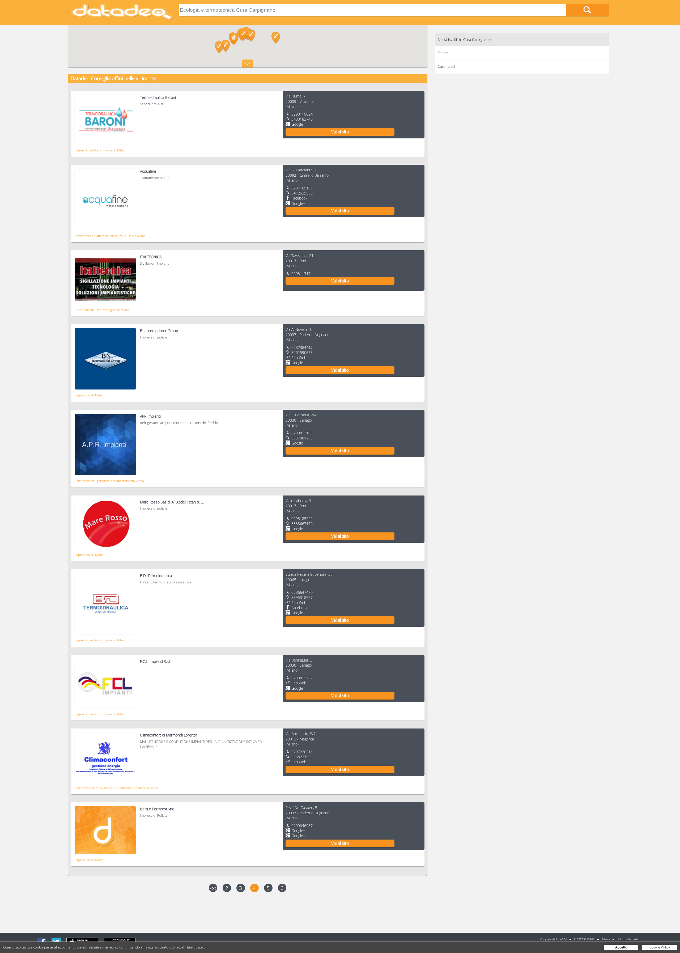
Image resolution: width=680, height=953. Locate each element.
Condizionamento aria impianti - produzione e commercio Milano (116, 788)
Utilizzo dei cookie (627, 939)
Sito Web (298, 357)
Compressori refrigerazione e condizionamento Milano (109, 481)
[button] (225, 46)
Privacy (605, 939)
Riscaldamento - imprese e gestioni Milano (102, 310)
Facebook (299, 198)
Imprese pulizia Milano (89, 395)
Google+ (298, 124)
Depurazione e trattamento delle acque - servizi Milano (110, 236)
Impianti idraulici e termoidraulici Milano (100, 150)
